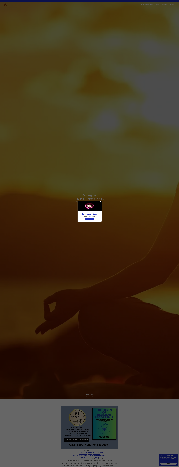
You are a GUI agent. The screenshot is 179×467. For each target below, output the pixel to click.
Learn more (89, 219)
